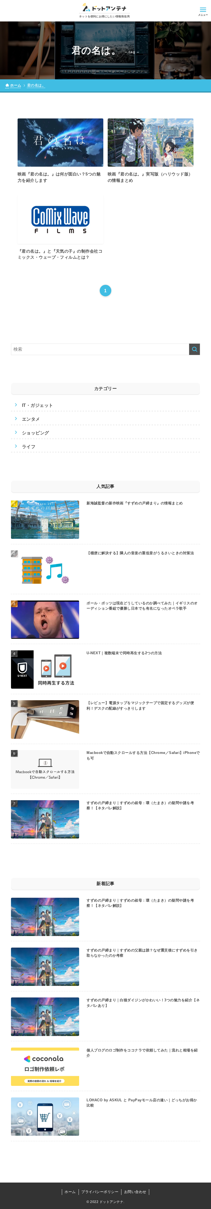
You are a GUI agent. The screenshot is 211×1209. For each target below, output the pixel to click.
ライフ (28, 446)
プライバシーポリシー (99, 1192)
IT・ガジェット (37, 405)
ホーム (70, 1192)
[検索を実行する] (194, 349)
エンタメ (31, 419)
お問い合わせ (135, 1192)
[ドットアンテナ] (104, 7)
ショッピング (35, 433)
